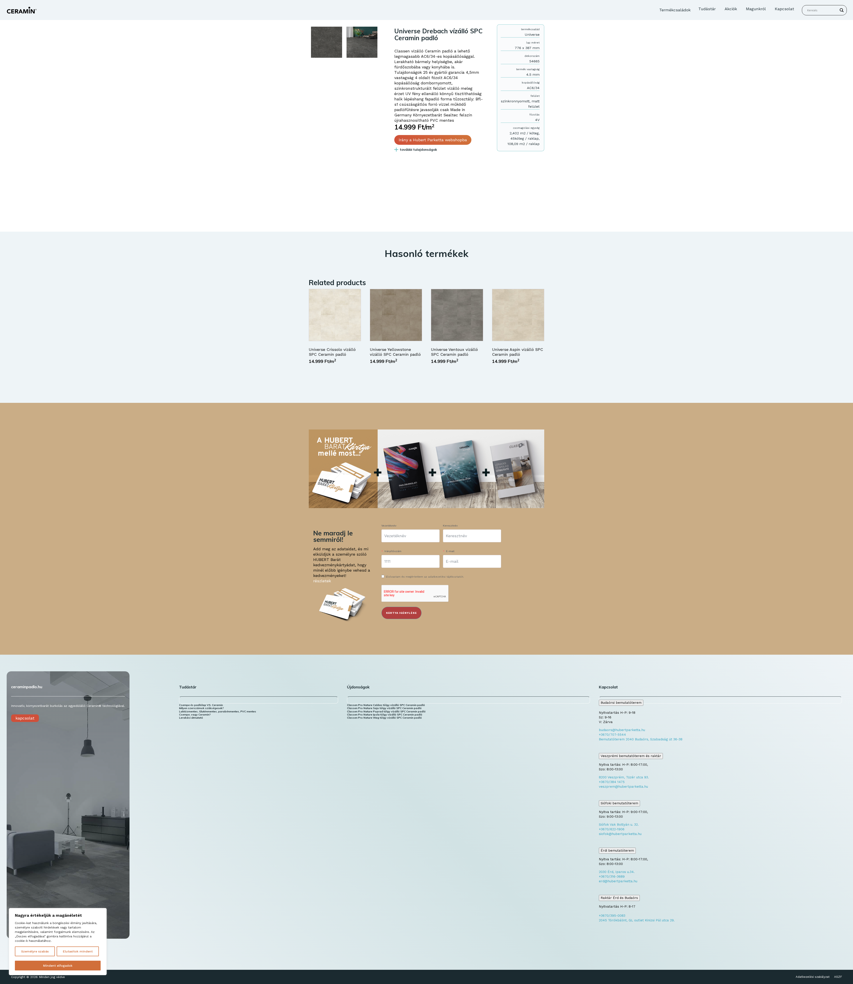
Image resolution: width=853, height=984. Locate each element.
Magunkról (756, 8)
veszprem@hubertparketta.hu (623, 787)
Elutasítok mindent (78, 951)
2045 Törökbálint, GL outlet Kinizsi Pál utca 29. (637, 920)
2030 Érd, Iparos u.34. (617, 872)
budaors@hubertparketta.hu (622, 730)
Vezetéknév (388, 525)
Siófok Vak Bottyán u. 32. (619, 825)
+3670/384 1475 (612, 782)
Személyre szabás (35, 951)
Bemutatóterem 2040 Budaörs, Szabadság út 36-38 (640, 739)
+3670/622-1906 (611, 829)
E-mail (450, 551)
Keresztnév (450, 525)
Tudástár (707, 8)
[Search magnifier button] (842, 10)
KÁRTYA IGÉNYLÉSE (401, 612)
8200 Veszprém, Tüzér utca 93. (624, 777)
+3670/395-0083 (612, 916)
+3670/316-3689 (612, 877)
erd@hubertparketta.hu (618, 881)
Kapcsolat (784, 8)
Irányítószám (393, 551)
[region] (58, 941)
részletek (322, 580)
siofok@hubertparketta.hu (620, 834)
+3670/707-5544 (612, 735)
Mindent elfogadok (57, 965)
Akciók (731, 8)
